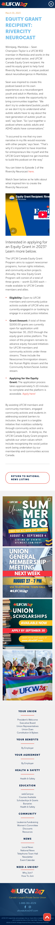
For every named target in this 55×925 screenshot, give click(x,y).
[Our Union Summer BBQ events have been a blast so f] (27, 521)
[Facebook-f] (25, 907)
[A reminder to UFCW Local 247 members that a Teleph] (27, 573)
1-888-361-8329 (27, 903)
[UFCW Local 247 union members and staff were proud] (27, 675)
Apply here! (29, 393)
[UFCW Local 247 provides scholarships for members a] (27, 624)
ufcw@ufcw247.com (27, 910)
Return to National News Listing (25, 478)
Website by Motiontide (42, 922)
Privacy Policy (32, 922)
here (31, 171)
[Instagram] (30, 907)
